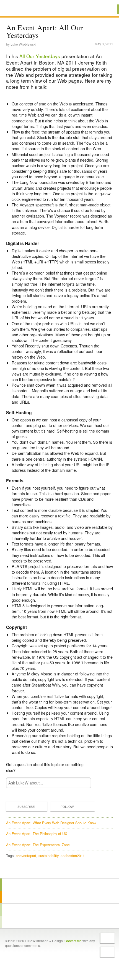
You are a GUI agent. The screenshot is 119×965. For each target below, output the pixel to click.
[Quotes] (59, 897)
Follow (67, 806)
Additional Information (24, 9)
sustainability (48, 855)
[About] (59, 884)
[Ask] (59, 922)
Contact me (73, 940)
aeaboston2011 (73, 855)
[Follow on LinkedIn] (107, 952)
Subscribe (26, 806)
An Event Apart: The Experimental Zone (38, 844)
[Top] (59, 870)
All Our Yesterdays (39, 56)
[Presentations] (59, 910)
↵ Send (83, 782)
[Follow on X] (107, 938)
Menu (108, 9)
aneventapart (26, 855)
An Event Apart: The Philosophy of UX (36, 833)
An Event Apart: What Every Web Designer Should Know (51, 822)
